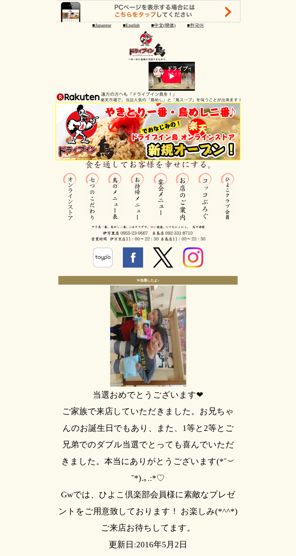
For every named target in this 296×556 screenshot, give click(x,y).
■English (131, 25)
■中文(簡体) (163, 25)
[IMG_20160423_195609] (148, 383)
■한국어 (195, 25)
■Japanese (101, 25)
